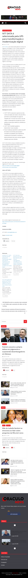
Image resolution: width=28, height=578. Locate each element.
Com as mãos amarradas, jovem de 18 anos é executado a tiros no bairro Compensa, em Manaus (18, 384)
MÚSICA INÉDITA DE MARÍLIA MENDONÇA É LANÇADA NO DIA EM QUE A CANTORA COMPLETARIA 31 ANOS (18, 481)
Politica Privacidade (5, 556)
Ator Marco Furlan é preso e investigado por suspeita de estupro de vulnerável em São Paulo (17, 462)
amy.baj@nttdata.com (12, 232)
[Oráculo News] (2, 22)
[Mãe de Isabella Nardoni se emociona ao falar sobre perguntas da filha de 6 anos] (14, 416)
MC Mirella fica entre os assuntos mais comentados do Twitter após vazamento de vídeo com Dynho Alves (15, 304)
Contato (3, 565)
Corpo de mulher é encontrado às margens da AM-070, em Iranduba (18, 400)
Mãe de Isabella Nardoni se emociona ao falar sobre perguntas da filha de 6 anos (12, 430)
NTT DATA (5, 46)
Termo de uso (4, 559)
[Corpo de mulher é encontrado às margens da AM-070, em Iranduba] (5, 401)
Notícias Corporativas (7, 30)
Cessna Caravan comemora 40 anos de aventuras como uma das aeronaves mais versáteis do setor (13, 311)
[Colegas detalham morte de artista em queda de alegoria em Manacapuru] (5, 393)
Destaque (4, 344)
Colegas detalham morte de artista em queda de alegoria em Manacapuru (18, 393)
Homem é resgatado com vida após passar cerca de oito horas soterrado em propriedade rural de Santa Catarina (18, 472)
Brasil (4, 425)
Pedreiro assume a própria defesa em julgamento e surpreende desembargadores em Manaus (13, 350)
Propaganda (3, 562)
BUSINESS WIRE (8, 235)
